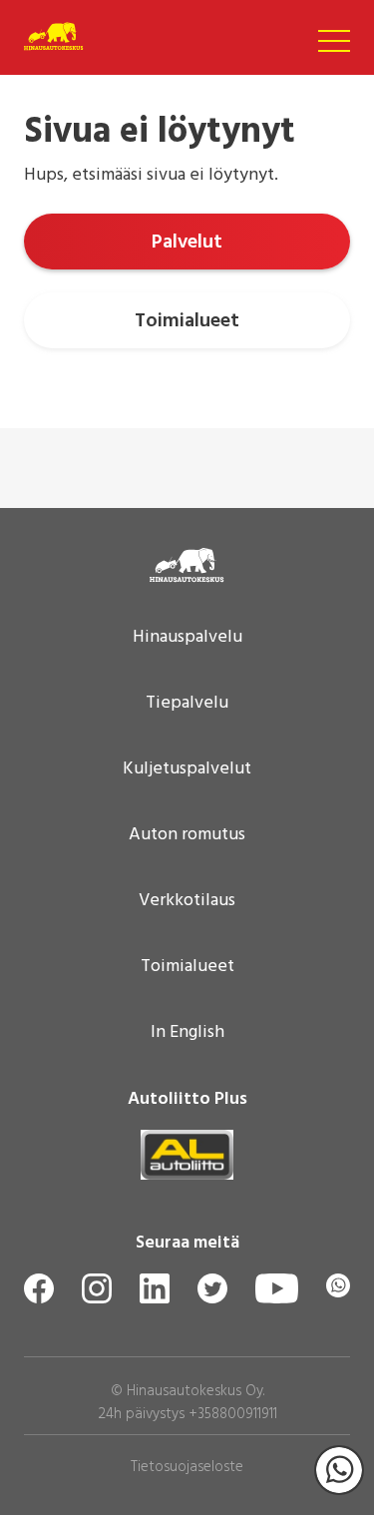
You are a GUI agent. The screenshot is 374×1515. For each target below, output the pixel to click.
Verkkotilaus (187, 901)
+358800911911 (232, 1414)
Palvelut (187, 242)
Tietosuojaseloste (187, 1467)
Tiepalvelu (187, 704)
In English (187, 1033)
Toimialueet (187, 321)
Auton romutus (187, 835)
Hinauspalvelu (187, 638)
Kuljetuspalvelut (187, 769)
